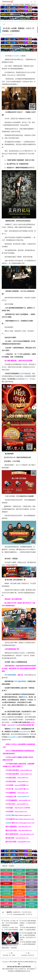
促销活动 (6, 900)
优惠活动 (31, 896)
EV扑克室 (31, 877)
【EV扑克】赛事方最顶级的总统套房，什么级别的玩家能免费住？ (27, 930)
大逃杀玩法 (31, 903)
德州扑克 (24, 697)
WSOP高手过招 (6, 896)
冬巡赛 (6, 903)
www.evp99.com (23, 731)
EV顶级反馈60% (19, 883)
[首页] (35, 961)
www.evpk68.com (22, 804)
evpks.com (6, 873)
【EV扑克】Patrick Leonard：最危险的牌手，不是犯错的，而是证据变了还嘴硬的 (10, 948)
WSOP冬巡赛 (6, 893)
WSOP (26, 379)
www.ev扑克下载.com (22, 789)
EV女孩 (19, 873)
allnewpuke (18, 914)
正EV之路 (31, 906)
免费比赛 (19, 900)
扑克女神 (19, 906)
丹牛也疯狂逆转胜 (20, 681)
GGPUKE (19, 886)
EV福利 (31, 880)
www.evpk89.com (13, 737)
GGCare (31, 883)
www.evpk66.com (23, 796)
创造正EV (19, 903)
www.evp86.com (16, 56)
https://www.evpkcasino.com (24, 819)
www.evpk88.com (24, 800)
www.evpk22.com (26, 774)
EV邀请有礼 (6, 883)
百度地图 (30, 961)
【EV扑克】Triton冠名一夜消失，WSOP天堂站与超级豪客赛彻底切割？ (10, 930)
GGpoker (6, 886)
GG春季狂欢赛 (6, 890)
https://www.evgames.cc (23, 815)
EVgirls (31, 870)
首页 (4, 4)
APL (6, 870)
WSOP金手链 (19, 893)
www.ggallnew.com (24, 841)
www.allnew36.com (24, 826)
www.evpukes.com (21, 811)
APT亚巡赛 (19, 870)
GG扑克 (8, 823)
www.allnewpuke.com (27, 834)
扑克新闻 (8, 4)
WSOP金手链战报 (31, 893)
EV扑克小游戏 (10, 815)
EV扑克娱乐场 (19, 877)
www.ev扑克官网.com (22, 785)
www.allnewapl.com (21, 838)
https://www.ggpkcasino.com (24, 823)
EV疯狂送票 (19, 880)
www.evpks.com (22, 793)
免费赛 (31, 900)
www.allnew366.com (25, 830)
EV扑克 (6, 877)
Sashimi (13, 729)
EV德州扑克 (31, 873)
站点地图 (25, 961)
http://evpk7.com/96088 (15, 725)
